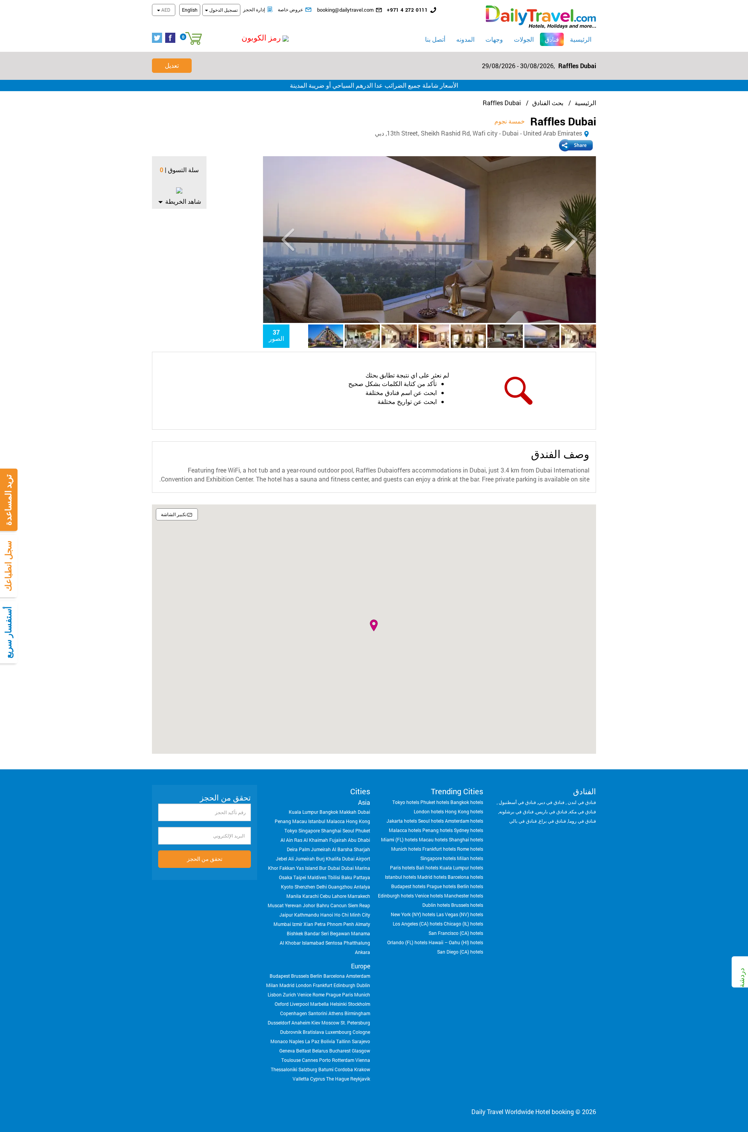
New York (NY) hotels (413, 914)
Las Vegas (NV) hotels (459, 914)
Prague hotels (441, 886)
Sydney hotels (468, 830)
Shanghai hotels (466, 839)
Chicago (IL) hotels (463, 923)
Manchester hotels (463, 895)
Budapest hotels (408, 886)
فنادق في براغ (552, 821)
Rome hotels (470, 849)
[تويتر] (158, 38)
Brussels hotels (467, 905)
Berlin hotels (470, 886)
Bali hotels (427, 867)
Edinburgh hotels (396, 895)
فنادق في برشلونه (516, 811)
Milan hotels (470, 858)
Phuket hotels (434, 802)
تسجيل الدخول (223, 10)
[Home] (541, 16)
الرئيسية (580, 39)
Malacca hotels (405, 830)
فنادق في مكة (582, 811)
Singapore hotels (438, 858)
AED (165, 10)
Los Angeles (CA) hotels (418, 923)
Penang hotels (437, 830)
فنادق (549, 39)
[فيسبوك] (171, 38)
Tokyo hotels (405, 802)
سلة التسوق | (182, 170)
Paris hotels (402, 867)
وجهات (494, 39)
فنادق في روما (582, 821)
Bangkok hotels (466, 802)
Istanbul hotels (400, 877)
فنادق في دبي (551, 802)
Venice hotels (429, 895)
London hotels (429, 811)
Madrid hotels (431, 877)
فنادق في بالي (523, 821)
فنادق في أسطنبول (516, 802)
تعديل (172, 65)
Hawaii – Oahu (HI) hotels (456, 942)
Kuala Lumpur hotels (461, 867)
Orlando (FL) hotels (407, 942)
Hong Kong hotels (464, 811)
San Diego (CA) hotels (460, 952)
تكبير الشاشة (174, 514)
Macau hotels (433, 839)
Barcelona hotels (465, 877)
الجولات (524, 39)
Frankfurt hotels (439, 849)
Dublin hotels (436, 905)
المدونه (465, 39)
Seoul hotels (431, 821)
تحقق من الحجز (204, 858)
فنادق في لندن (581, 802)
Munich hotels (406, 849)
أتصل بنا (435, 39)
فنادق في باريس (551, 811)
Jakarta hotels (401, 821)
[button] (244, 38)
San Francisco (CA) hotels (456, 933)
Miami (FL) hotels (399, 839)
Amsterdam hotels (464, 821)
